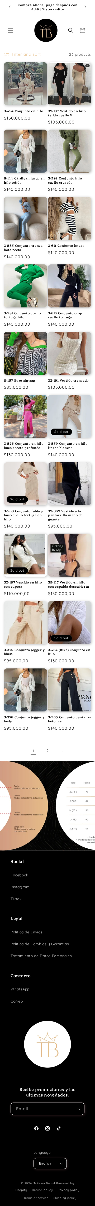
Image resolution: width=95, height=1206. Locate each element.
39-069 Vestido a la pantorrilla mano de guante (65, 515)
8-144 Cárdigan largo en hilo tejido (24, 180)
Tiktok (16, 898)
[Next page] (62, 751)
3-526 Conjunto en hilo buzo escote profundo (23, 445)
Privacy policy (68, 1190)
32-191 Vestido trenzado (68, 380)
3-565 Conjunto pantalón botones (69, 719)
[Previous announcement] (10, 7)
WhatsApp (20, 989)
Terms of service (36, 1198)
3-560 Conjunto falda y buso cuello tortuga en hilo (23, 515)
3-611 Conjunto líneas (66, 245)
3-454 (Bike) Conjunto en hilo (69, 652)
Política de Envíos (26, 932)
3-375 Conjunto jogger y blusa (24, 652)
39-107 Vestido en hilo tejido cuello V (67, 113)
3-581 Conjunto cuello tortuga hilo (22, 315)
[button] (10, 30)
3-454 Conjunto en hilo (23, 111)
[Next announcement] (85, 7)
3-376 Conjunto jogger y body (24, 719)
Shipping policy (65, 1198)
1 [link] (33, 750)
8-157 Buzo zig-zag (19, 380)
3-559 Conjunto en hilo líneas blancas (67, 445)
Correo (17, 1001)
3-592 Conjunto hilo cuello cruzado (65, 180)
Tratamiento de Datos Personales (41, 955)
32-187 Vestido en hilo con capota (23, 584)
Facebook (19, 875)
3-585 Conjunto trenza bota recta (23, 247)
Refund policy (42, 1190)
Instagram (20, 887)
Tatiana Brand (44, 1183)
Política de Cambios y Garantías (40, 944)
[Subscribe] (78, 1109)
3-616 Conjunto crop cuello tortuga (65, 315)
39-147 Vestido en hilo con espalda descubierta (68, 584)
